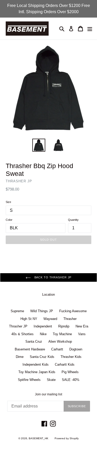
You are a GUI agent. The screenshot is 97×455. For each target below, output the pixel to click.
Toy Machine (62, 334)
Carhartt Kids (64, 364)
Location (48, 294)
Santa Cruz (33, 341)
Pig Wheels (70, 372)
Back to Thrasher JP (52, 277)
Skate (51, 380)
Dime (20, 357)
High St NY (28, 319)
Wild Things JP (41, 311)
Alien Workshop (60, 341)
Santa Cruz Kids (42, 357)
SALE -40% (70, 380)
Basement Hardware (30, 349)
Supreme (17, 311)
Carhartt (57, 349)
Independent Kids (36, 364)
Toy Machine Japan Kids (36, 372)
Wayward (50, 319)
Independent (43, 326)
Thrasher (70, 319)
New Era (82, 326)
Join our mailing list (48, 394)
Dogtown (75, 349)
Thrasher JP (18, 326)
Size (8, 201)
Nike (43, 334)
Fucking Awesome (73, 311)
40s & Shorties (22, 334)
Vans (82, 334)
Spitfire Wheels (29, 380)
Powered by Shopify (67, 438)
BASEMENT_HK (38, 438)
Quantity (73, 219)
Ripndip (63, 326)
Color (9, 219)
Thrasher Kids (71, 357)
